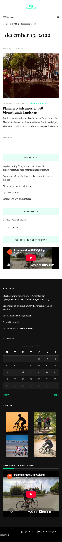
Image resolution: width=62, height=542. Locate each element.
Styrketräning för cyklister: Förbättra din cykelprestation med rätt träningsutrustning (26, 168)
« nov (6, 394)
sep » (56, 394)
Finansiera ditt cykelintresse (18, 199)
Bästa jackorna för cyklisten (17, 186)
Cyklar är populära (35, 103)
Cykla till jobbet (11, 192)
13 (15, 372)
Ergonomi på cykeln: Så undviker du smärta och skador (27, 178)
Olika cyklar (10, 227)
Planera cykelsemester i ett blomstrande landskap (23, 110)
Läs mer (8, 137)
